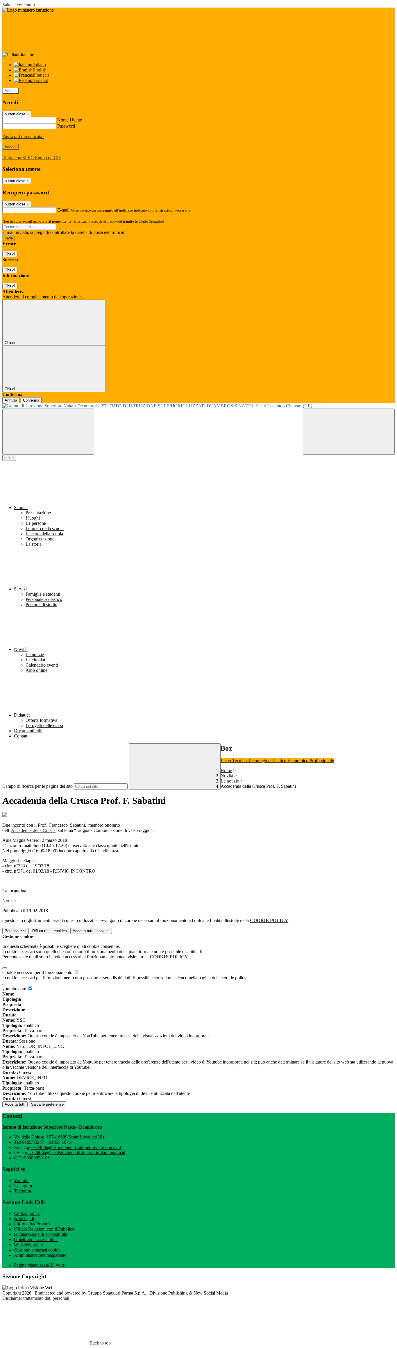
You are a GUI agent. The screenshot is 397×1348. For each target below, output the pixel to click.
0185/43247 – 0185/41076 (46, 1142)
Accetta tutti (91, 931)
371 (21, 871)
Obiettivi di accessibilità (36, 1239)
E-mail (63, 209)
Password (66, 125)
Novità (227, 775)
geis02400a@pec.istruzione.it (75, 1152)
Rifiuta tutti (49, 931)
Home (226, 770)
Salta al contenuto (18, 4)
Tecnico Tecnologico (252, 760)
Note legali (24, 1218)
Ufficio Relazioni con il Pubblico (44, 1229)
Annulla (11, 400)
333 (21, 865)
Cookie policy (27, 1213)
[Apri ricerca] (349, 432)
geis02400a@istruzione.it (74, 1147)
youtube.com (14, 988)
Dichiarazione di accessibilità (40, 1234)
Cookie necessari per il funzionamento (38, 972)
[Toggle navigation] (48, 432)
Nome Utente (69, 119)
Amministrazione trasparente (40, 1255)
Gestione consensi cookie (37, 1249)
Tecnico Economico (291, 760)
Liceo (226, 760)
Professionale (322, 760)
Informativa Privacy (32, 1223)
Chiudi (10, 254)
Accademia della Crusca (33, 830)
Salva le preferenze (47, 1104)
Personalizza (15, 931)
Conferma (31, 400)
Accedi (10, 91)
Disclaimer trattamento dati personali (35, 1298)
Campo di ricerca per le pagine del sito (37, 786)
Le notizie (230, 780)
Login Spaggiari (151, 221)
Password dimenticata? (23, 136)
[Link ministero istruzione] (28, 10)
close (9, 458)
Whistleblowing (28, 1244)
